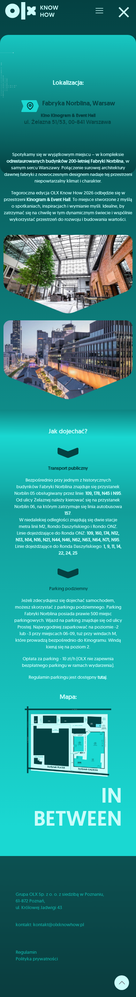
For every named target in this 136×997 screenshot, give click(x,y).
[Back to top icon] (121, 982)
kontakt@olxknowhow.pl (58, 925)
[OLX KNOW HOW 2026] (31, 10)
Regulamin (26, 952)
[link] (124, 12)
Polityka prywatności (37, 959)
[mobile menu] (99, 10)
